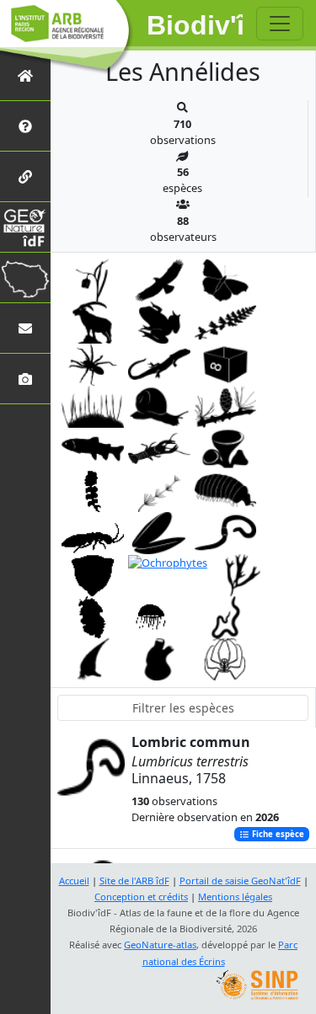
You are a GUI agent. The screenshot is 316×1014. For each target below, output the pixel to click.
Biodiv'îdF (195, 25)
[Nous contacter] (25, 328)
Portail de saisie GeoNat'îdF (240, 880)
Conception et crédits (141, 896)
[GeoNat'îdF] (25, 227)
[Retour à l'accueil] (25, 75)
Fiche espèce (276, 834)
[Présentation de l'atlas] (25, 126)
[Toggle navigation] (279, 23)
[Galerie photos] (25, 378)
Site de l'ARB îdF (134, 880)
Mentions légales (235, 896)
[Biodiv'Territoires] (25, 277)
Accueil (74, 880)
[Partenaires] (25, 176)
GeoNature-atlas (160, 944)
